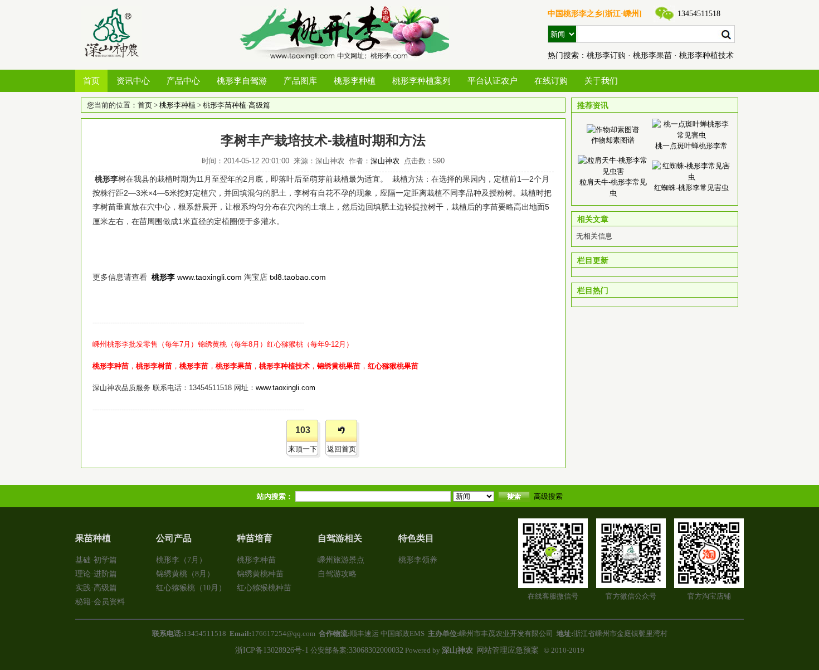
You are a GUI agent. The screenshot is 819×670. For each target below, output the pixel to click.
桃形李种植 (355, 80)
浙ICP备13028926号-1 (272, 650)
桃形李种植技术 (706, 55)
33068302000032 (376, 650)
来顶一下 (302, 449)
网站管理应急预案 (507, 650)
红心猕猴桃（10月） (191, 588)
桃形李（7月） (181, 560)
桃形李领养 (417, 560)
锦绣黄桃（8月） (185, 574)
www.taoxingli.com (209, 277)
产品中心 (183, 80)
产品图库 (300, 80)
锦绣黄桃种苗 (260, 574)
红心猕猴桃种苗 (264, 588)
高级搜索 (548, 496)
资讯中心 (133, 80)
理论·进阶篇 (96, 574)
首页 (91, 80)
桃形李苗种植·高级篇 (236, 105)
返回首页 (341, 449)
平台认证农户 (492, 80)
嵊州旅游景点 (341, 560)
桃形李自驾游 (242, 80)
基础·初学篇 (96, 560)
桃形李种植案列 (421, 80)
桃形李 (163, 277)
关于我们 (601, 80)
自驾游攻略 (337, 574)
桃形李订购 (606, 55)
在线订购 (551, 80)
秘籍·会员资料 (100, 602)
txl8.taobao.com (298, 277)
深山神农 (384, 161)
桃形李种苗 (256, 560)
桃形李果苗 (652, 55)
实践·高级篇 (96, 588)
